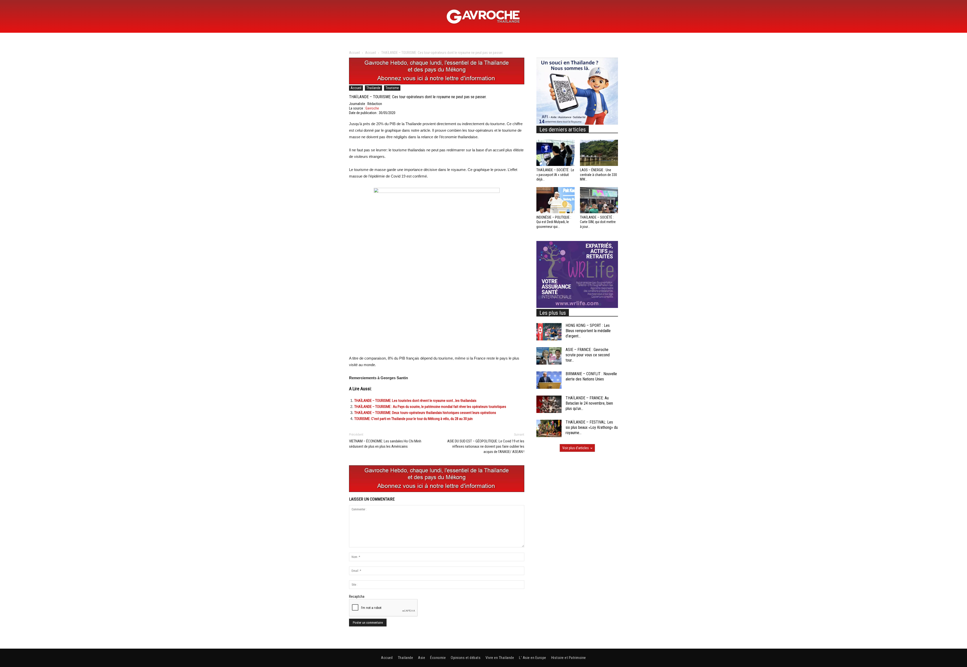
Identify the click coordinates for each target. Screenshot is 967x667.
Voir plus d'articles (575, 448)
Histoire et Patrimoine (568, 657)
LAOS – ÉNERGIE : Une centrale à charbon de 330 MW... (598, 174)
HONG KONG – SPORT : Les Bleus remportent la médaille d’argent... (588, 330)
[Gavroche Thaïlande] (483, 16)
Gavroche (372, 108)
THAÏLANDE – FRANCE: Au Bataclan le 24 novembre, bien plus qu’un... (589, 403)
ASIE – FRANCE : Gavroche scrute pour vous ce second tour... (588, 355)
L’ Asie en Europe (532, 657)
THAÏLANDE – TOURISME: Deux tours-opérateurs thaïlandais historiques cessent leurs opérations (425, 412)
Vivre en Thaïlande (500, 657)
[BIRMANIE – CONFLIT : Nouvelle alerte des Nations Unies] (549, 380)
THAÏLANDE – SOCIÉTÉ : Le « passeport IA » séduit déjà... (555, 174)
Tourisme (392, 88)
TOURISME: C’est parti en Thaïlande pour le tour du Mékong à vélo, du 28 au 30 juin (413, 418)
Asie (421, 657)
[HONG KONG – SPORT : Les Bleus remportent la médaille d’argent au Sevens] (549, 331)
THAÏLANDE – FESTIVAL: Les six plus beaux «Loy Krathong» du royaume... (592, 427)
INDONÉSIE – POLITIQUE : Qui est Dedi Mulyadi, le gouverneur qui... (553, 221)
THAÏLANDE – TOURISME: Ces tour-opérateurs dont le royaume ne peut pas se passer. (418, 96)
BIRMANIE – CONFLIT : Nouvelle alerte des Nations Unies (591, 376)
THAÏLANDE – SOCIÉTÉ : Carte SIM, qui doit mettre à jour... (598, 221)
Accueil (354, 53)
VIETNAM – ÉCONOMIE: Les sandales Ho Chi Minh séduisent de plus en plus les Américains (385, 444)
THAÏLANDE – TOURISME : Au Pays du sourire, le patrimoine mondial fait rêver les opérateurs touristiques (430, 406)
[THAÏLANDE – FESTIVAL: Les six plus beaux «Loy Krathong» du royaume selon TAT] (549, 428)
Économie (438, 657)
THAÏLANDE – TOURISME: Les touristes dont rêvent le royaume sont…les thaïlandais (415, 400)
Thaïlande (373, 88)
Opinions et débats (465, 657)
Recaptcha (356, 596)
